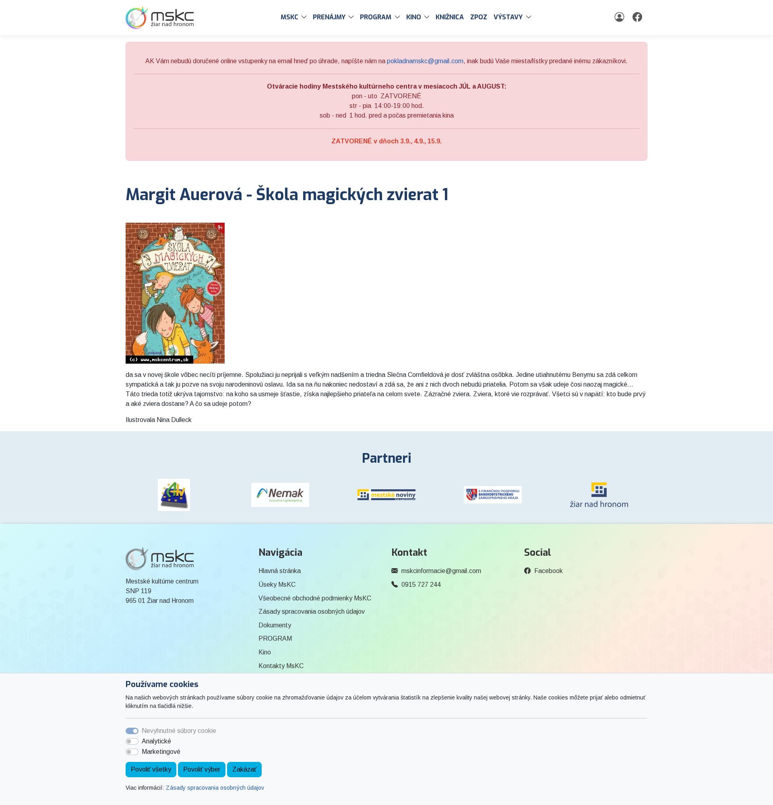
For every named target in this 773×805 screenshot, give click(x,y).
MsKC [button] (289, 17)
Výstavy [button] (508, 17)
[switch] (132, 741)
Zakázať (244, 769)
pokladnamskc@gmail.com (425, 61)
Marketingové (161, 751)
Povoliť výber (201, 769)
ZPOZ (478, 17)
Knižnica (450, 17)
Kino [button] (413, 17)
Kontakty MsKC (281, 665)
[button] (306, 17)
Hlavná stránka (279, 570)
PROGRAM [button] (375, 17)
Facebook (548, 570)
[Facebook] (638, 17)
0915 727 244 (421, 584)
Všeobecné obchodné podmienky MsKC (314, 598)
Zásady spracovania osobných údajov (215, 787)
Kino (264, 652)
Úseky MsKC (277, 584)
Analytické (156, 741)
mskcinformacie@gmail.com (441, 570)
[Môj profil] (620, 17)
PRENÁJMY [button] (329, 17)
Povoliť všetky (151, 769)
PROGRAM (275, 638)
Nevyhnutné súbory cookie (179, 730)
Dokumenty (274, 625)
